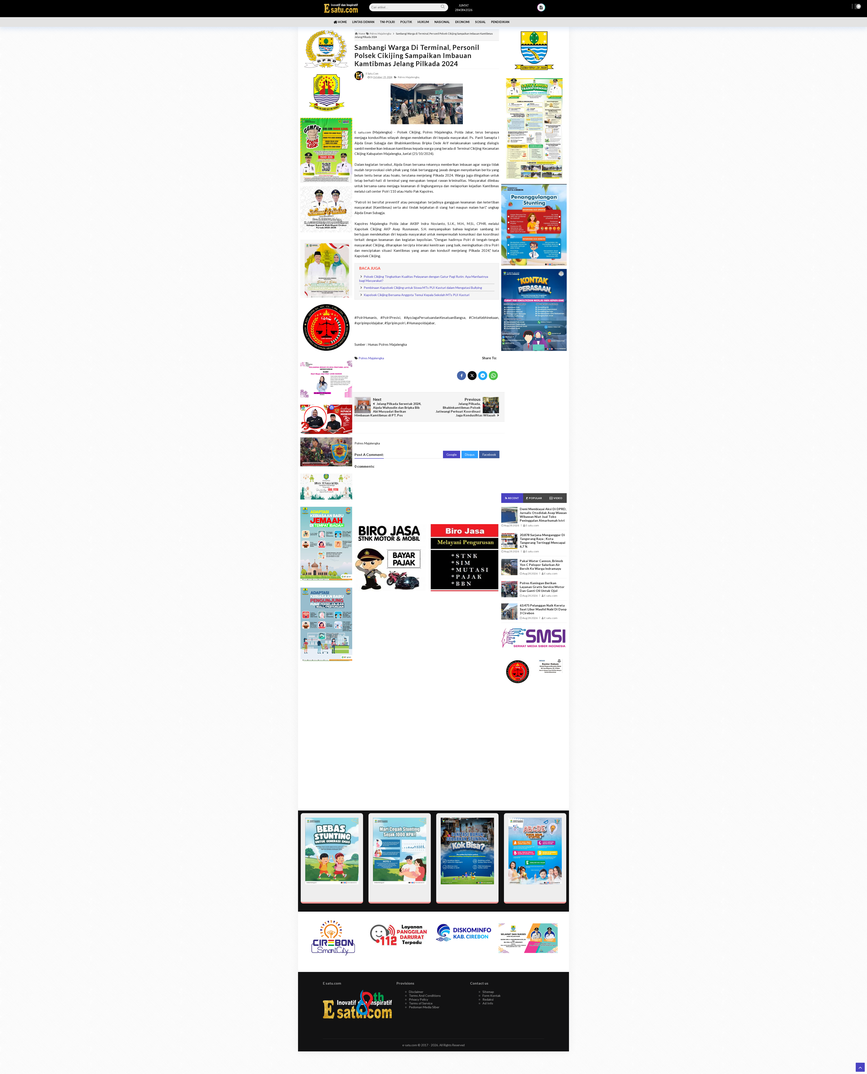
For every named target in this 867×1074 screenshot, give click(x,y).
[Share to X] (472, 375)
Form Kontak (491, 995)
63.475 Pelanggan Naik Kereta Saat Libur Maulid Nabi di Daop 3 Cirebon (543, 609)
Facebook (489, 454)
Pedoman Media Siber (424, 1007)
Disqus (470, 454)
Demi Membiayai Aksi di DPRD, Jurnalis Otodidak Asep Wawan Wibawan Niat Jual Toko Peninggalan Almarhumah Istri (543, 514)
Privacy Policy (418, 999)
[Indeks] (541, 7)
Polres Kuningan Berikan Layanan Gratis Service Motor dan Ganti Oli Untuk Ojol (542, 587)
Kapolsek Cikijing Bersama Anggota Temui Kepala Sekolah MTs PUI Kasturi (416, 295)
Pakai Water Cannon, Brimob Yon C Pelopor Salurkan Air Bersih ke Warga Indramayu (541, 564)
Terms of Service (421, 1003)
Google (451, 454)
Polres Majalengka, (409, 77)
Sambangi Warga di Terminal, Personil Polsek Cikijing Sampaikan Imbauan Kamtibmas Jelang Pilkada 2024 (416, 55)
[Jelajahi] (857, 6)
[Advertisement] (326, 736)
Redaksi (488, 999)
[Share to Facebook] (461, 375)
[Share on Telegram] (482, 375)
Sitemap (488, 992)
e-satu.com (409, 1045)
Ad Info (487, 1003)
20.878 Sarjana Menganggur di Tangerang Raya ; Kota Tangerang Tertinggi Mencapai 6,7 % (542, 540)
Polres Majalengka (371, 358)
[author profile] (359, 75)
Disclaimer (416, 992)
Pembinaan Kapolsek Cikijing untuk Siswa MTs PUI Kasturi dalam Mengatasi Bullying (423, 288)
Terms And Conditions (425, 995)
